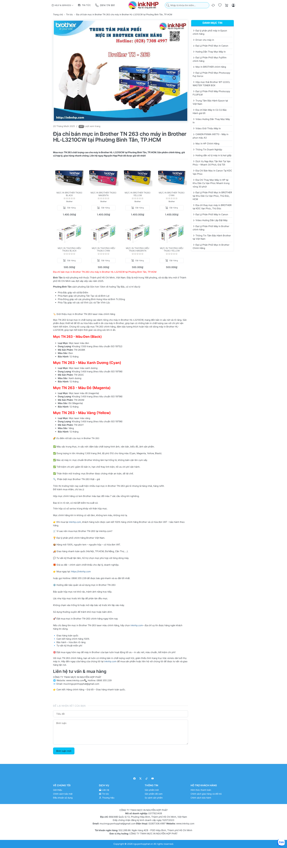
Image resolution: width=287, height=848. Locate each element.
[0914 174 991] (97, 5)
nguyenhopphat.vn (143, 843)
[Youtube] (153, 778)
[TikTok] (147, 778)
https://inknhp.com (81, 571)
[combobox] (187, 5)
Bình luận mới (63, 750)
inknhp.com (75, 522)
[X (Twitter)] (141, 778)
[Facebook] (134, 778)
